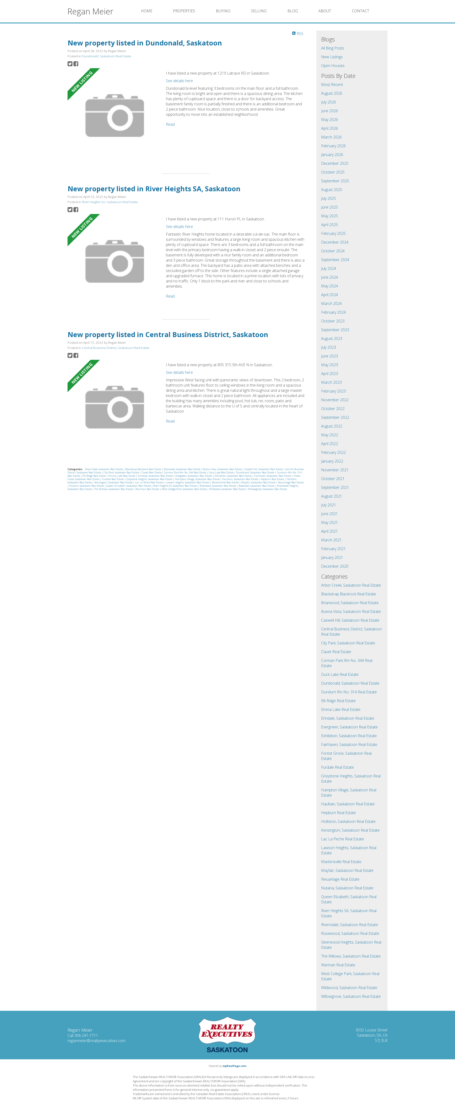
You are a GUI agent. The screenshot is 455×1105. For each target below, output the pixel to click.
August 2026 (331, 93)
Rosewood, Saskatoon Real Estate (257, 485)
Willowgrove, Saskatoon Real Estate (267, 489)
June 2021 (329, 513)
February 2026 (333, 145)
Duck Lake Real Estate (221, 472)
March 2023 (331, 382)
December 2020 (334, 566)
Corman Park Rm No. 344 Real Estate (185, 472)
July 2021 (328, 505)
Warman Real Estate (148, 489)
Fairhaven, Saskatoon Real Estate (273, 475)
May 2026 (329, 119)
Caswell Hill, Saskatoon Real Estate (263, 469)
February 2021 (333, 548)
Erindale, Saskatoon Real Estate (155, 475)
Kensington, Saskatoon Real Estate (113, 482)
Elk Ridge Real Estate (94, 475)
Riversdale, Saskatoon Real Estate (218, 485)
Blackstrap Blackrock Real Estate (143, 469)
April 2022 (329, 443)
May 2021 (329, 522)
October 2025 (333, 172)
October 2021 (333, 478)
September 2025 (335, 180)
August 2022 (331, 426)
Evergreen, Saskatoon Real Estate (194, 475)
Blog (292, 10)
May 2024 (329, 286)
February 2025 (333, 233)
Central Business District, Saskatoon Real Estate (116, 348)
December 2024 (334, 242)
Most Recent (332, 84)
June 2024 (329, 277)
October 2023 (333, 321)
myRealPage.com (234, 1066)
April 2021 (329, 531)
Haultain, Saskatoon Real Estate (240, 479)
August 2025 (331, 189)
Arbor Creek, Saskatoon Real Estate (104, 469)
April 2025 (329, 224)
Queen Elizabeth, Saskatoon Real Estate (128, 485)
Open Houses (333, 65)
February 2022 (333, 452)
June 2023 (329, 356)
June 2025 (329, 207)
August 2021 (331, 496)
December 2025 (334, 163)
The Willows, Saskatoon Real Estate (114, 489)
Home (146, 10)
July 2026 (328, 102)
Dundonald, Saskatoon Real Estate (106, 56)
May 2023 (329, 364)
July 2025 (328, 198)
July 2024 (328, 268)
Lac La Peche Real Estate (149, 482)
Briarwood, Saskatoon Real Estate (182, 469)
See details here (179, 80)
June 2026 (329, 110)
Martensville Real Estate (225, 482)
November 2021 (335, 469)
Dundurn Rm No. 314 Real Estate (349, 692)
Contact (360, 10)
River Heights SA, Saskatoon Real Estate (110, 202)
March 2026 (331, 137)
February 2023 (333, 391)
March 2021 (331, 540)
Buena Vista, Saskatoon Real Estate (222, 469)
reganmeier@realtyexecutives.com (96, 1040)
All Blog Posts (332, 48)
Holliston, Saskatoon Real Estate (348, 821)
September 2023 (335, 329)
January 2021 (332, 557)
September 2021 (335, 487)
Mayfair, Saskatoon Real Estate (258, 482)
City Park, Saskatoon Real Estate (122, 472)
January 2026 (332, 154)
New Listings (332, 56)
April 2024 (329, 294)
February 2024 (333, 312)
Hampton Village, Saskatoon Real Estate (197, 479)
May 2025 (329, 215)
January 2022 (332, 461)
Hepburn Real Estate (273, 479)
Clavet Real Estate (151, 472)
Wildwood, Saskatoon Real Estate (227, 489)
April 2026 (329, 128)
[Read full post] (115, 116)
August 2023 (331, 338)
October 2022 (333, 408)
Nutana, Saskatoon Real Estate (87, 485)
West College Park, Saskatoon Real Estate (184, 489)
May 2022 (329, 434)
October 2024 (333, 251)
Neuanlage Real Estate (291, 482)
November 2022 (335, 399)
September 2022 (335, 417)
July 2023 (328, 347)
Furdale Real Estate (113, 479)
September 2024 (335, 259)
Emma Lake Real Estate (122, 475)
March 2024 (331, 303)
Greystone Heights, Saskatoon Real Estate (149, 479)
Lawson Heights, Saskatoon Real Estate (188, 482)
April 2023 (329, 373)
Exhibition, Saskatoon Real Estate (233, 475)
